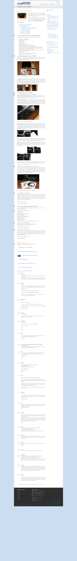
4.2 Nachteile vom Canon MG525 (25, 32)
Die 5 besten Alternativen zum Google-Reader (52, 48)
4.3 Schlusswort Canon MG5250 (25, 33)
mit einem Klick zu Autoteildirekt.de (53, 35)
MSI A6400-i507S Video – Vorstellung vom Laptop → (37, 484)
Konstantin (23, 392)
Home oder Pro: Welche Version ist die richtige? (52, 19)
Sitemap (19, 495)
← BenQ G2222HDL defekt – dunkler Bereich (23, 484)
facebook (56, 2)
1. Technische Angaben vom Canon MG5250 (25, 24)
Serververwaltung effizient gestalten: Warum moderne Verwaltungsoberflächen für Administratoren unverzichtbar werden (53, 25)
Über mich (19, 492)
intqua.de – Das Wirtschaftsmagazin (53, 37)
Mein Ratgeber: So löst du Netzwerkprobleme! (51, 50)
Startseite (42, 4)
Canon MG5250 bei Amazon (28, 54)
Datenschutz (19, 498)
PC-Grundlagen (52, 4)
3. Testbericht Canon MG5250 (23, 26)
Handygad (49, 33)
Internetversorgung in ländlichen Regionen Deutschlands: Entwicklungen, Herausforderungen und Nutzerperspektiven (53, 22)
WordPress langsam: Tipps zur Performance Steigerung (53, 53)
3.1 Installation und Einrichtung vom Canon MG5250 (28, 27)
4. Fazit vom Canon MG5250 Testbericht (24, 30)
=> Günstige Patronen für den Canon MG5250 (23, 227)
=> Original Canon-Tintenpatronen (22, 226)
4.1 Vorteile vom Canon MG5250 (25, 31)
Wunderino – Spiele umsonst (52, 36)
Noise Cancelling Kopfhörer (52, 34)
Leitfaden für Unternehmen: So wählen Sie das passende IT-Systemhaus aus (53, 17)
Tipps (46, 4)
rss (59, 2)
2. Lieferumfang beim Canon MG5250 (24, 25)
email (58, 2)
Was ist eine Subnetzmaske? (51, 44)
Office (58, 4)
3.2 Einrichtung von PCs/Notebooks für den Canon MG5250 (29, 28)
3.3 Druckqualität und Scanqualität (25, 29)
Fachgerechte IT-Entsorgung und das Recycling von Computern (52, 29)
